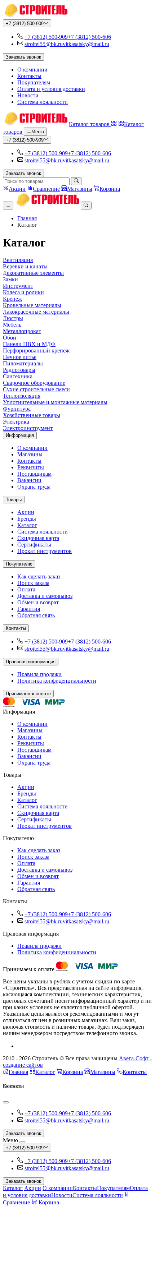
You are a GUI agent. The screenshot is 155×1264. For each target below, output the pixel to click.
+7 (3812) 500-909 (25, 23)
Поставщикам (34, 474)
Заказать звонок (23, 57)
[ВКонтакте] (20, 1046)
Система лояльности (42, 102)
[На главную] (35, 16)
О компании (32, 69)
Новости (28, 95)
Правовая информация (31, 661)
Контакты (29, 76)
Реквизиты (30, 467)
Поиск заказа (33, 583)
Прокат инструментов (44, 551)
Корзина (72, 1072)
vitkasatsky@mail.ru (86, 44)
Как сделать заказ (38, 576)
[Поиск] (76, 181)
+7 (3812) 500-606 (89, 37)
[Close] (6, 1102)
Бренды (26, 519)
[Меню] (8, 205)
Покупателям (33, 82)
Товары (14, 499)
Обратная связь (36, 615)
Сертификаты (34, 544)
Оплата (26, 589)
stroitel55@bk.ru (44, 44)
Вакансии (29, 480)
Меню (37, 132)
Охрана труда (33, 487)
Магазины (30, 454)
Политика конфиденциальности (56, 681)
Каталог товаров (90, 124)
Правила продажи (39, 674)
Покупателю (19, 564)
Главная (27, 218)
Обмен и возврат (38, 602)
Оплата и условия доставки (51, 89)
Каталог (27, 525)
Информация (20, 435)
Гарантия (28, 609)
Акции (25, 512)
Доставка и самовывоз (44, 596)
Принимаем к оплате (28, 693)
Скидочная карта (38, 538)
